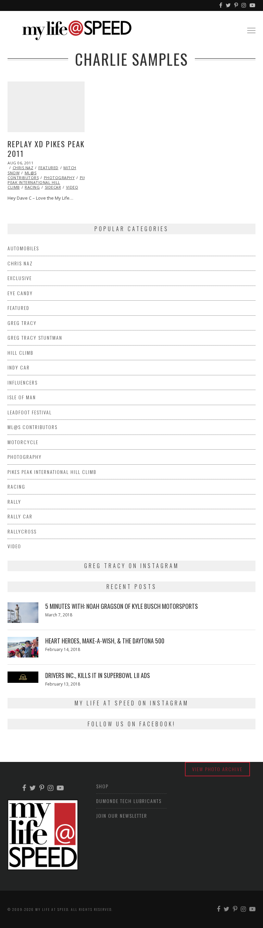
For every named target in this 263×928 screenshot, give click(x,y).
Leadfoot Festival (30, 412)
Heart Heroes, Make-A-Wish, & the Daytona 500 (104, 640)
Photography (59, 177)
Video (72, 187)
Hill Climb (20, 352)
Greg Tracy (22, 322)
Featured (48, 167)
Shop (102, 786)
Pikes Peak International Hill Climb (49, 182)
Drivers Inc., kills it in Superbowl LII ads (97, 675)
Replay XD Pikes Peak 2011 (46, 148)
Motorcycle (23, 442)
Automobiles (23, 248)
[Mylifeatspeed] (221, 5)
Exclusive (20, 277)
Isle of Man (22, 397)
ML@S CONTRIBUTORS (23, 175)
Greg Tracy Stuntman (35, 337)
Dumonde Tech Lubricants (129, 800)
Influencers (23, 382)
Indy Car (19, 367)
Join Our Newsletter (121, 815)
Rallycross (22, 531)
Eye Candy (20, 293)
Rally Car (20, 516)
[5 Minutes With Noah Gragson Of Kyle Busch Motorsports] (23, 612)
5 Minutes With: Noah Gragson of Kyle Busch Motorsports (121, 606)
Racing (32, 187)
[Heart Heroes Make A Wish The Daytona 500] (23, 647)
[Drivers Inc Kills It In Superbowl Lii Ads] (23, 677)
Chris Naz (23, 167)
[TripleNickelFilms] (252, 5)
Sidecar (53, 187)
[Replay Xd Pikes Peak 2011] (46, 106)
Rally (14, 501)
